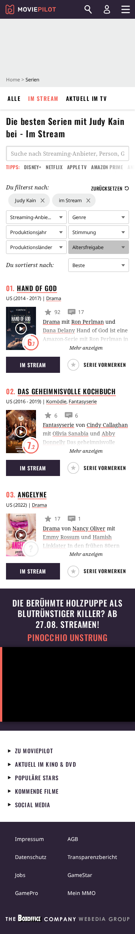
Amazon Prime (107, 167)
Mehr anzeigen (86, 347)
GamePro (26, 892)
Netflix (54, 167)
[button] (98, 364)
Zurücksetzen (107, 188)
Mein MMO (82, 892)
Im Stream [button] (33, 365)
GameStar (80, 874)
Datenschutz (30, 856)
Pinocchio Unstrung (67, 637)
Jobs (20, 874)
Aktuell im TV (86, 98)
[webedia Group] (67, 919)
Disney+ (32, 167)
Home (13, 79)
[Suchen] (88, 9)
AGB (73, 838)
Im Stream (43, 98)
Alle (14, 98)
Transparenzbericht (92, 856)
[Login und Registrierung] (107, 9)
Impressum (29, 838)
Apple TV (77, 167)
